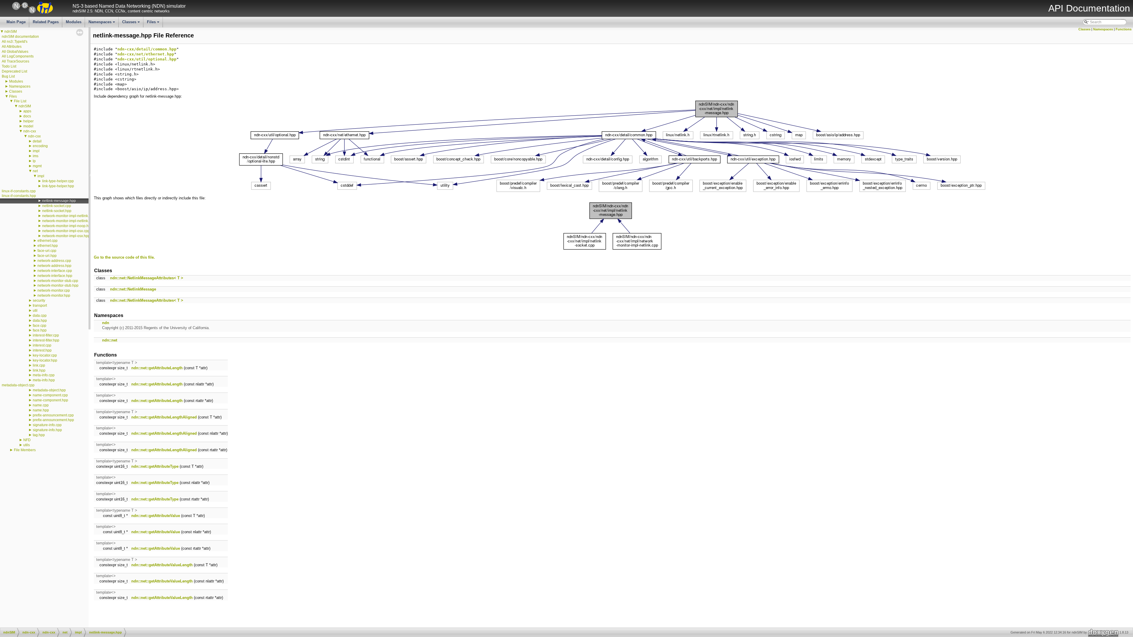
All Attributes (12, 47)
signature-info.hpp (47, 430)
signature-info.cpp (47, 425)
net (35, 171)
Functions (1124, 29)
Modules (73, 22)
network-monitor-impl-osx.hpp (66, 236)
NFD (27, 440)
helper (28, 121)
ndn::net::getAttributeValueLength (162, 565)
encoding (40, 146)
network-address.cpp (54, 261)
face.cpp (39, 326)
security (39, 300)
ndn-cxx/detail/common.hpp (146, 49)
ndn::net (109, 340)
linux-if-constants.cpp (19, 191)
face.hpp (40, 330)
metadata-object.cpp (18, 385)
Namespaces (102, 23)
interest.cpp (42, 345)
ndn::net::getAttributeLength (157, 368)
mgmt (37, 166)
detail (37, 141)
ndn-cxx (29, 131)
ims (35, 156)
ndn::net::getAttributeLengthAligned (164, 417)
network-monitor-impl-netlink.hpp (68, 221)
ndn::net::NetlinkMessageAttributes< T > (146, 278)
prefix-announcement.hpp (53, 420)
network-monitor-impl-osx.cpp (66, 231)
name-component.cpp (50, 395)
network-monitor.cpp (53, 290)
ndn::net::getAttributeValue (155, 515)
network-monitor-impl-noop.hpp (67, 226)
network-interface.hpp (54, 276)
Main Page (16, 22)
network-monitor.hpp (53, 295)
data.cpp (40, 315)
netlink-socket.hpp (56, 211)
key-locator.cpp (45, 355)
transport (40, 305)
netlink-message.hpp (59, 201)
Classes (131, 23)
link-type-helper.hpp (58, 186)
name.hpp (41, 410)
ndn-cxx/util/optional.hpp (146, 59)
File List (20, 101)
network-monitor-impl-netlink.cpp (68, 216)
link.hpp (39, 370)
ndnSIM (10, 31)
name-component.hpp (50, 400)
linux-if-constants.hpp (19, 196)
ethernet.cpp (47, 241)
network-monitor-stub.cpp (57, 281)
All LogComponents (18, 56)
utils (26, 445)
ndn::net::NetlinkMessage (133, 289)
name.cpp (41, 405)
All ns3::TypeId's (14, 42)
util (35, 310)
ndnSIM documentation (20, 37)
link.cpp (39, 365)
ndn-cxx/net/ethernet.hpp (145, 54)
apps (27, 111)
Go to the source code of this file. (124, 257)
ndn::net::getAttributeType (155, 466)
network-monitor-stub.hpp (57, 285)
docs (27, 116)
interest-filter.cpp (46, 335)
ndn (105, 323)
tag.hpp (39, 435)
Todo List (9, 66)
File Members (25, 450)
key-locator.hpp (45, 360)
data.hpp (40, 320)
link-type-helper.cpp (58, 181)
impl (36, 151)
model (28, 126)
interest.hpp (42, 350)
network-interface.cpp (54, 271)
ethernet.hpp (47, 246)
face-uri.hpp (47, 256)
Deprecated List (14, 71)
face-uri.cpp (46, 251)
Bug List (8, 76)
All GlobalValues (15, 52)
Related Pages (46, 22)
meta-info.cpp (44, 375)
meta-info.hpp (44, 380)
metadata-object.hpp (49, 390)
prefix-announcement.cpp (53, 415)
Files (153, 23)
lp (34, 161)
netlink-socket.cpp (56, 206)
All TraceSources (15, 61)
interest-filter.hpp (46, 340)
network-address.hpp (54, 266)
